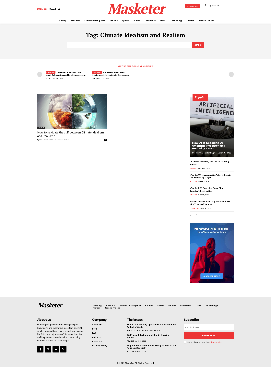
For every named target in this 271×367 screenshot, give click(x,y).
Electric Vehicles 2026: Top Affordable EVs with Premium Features (210, 202)
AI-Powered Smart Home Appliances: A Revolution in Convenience (110, 73)
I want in (207, 335)
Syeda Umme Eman (45, 140)
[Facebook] (40, 349)
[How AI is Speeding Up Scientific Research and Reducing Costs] (212, 127)
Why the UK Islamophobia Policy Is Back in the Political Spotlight (210, 176)
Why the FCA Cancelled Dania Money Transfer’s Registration (208, 189)
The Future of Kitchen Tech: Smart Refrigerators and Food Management (66, 73)
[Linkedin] (56, 349)
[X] (63, 349)
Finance (193, 168)
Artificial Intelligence (137, 331)
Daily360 (41, 128)
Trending (194, 208)
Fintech (193, 195)
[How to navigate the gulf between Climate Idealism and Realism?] (72, 111)
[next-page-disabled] (231, 74)
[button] (55, 9)
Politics (193, 182)
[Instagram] (48, 349)
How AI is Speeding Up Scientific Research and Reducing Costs (208, 145)
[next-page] (196, 215)
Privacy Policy (215, 342)
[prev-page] (39, 74)
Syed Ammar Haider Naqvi (203, 153)
